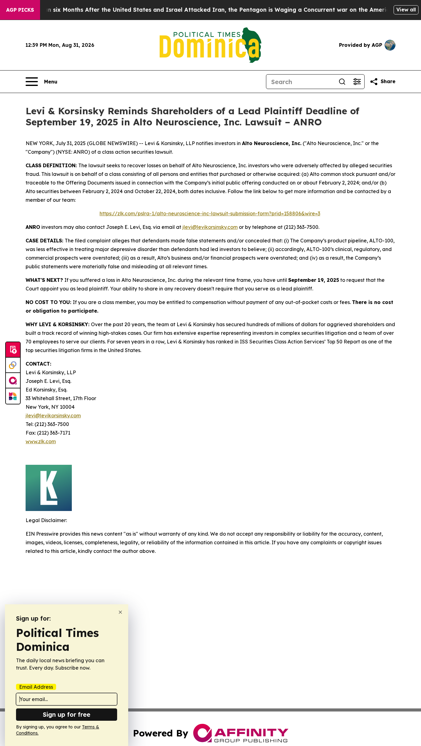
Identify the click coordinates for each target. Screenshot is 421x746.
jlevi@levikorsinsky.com (210, 227)
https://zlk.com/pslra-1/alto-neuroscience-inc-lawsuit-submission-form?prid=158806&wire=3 (210, 213)
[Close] (120, 612)
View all (406, 9)
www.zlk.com (41, 441)
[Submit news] (13, 350)
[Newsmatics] (13, 396)
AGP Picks (20, 10)
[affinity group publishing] (13, 380)
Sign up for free (66, 714)
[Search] (342, 82)
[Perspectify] (13, 365)
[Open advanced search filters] (356, 82)
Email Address (36, 687)
